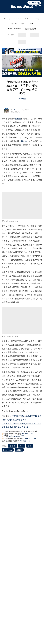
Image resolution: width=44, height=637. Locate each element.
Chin (15, 110)
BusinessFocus (27, 434)
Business (7, 19)
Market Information (15, 29)
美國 (30, 446)
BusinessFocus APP (16, 436)
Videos (27, 19)
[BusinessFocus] (22, 6)
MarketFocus (25, 441)
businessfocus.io (29, 438)
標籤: (4, 446)
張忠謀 (24, 141)
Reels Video (10, 35)
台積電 (18, 118)
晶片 (21, 446)
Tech (22, 24)
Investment (18, 19)
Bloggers (37, 19)
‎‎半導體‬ (12, 446)
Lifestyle (31, 24)
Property (13, 24)
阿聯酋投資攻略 (30, 29)
